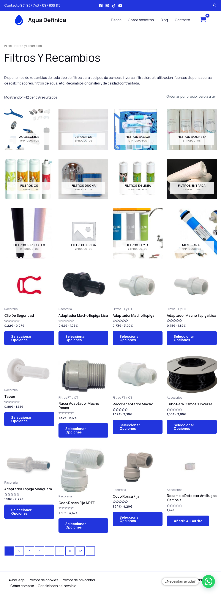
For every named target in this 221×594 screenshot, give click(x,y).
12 (80, 551)
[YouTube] (120, 6)
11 (70, 551)
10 (60, 551)
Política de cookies (43, 580)
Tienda (116, 20)
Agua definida (47, 20)
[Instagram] (107, 6)
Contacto (182, 20)
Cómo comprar (22, 585)
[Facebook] (101, 6)
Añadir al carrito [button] (188, 521)
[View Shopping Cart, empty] (203, 20)
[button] (208, 581)
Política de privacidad (78, 580)
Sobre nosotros (141, 20)
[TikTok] (114, 6)
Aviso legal (17, 580)
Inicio (8, 45)
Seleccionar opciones (21, 338)
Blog (164, 20)
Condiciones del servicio (57, 585)
